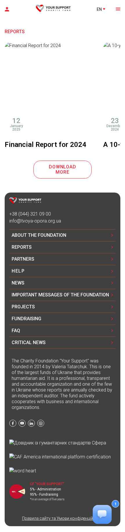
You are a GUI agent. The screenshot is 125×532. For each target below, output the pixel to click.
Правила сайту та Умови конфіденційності (62, 518)
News (18, 283)
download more (62, 169)
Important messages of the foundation (60, 295)
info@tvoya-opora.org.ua (35, 221)
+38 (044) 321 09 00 (30, 214)
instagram (40, 423)
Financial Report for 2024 (45, 144)
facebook (12, 423)
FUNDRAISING (26, 318)
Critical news (29, 342)
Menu (117, 8)
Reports (22, 247)
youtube (22, 423)
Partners (23, 259)
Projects (23, 306)
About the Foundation (39, 235)
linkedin (31, 423)
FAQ (16, 330)
